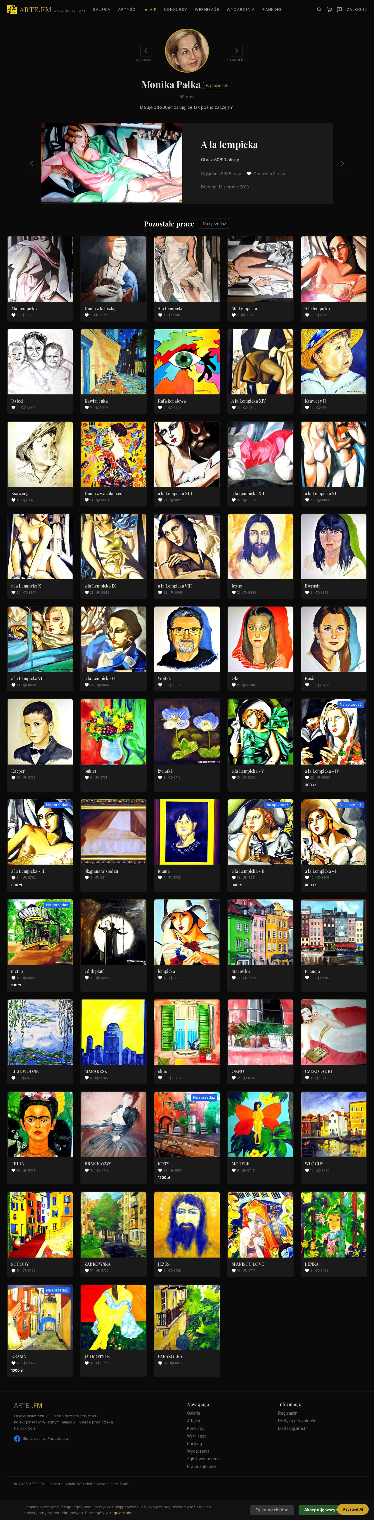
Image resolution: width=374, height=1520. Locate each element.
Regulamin (287, 1413)
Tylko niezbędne (272, 1510)
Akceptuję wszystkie (324, 1510)
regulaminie (120, 1512)
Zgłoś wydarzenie (204, 1459)
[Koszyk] (329, 9)
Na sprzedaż (214, 223)
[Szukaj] (319, 9)
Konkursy (175, 9)
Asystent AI (353, 1509)
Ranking (271, 9)
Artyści (127, 9)
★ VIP (150, 9)
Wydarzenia (241, 9)
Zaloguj (357, 9)
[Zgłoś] (339, 9)
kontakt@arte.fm (293, 1428)
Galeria (102, 9)
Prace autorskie (202, 1466)
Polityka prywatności (297, 1420)
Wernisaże (207, 9)
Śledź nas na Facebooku (45, 1438)
